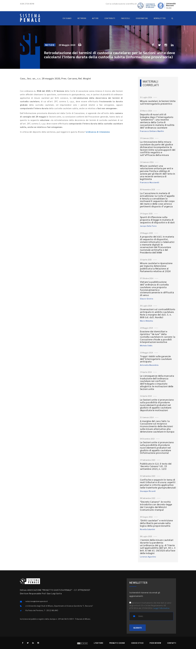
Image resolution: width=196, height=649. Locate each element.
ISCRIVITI (137, 627)
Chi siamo (67, 18)
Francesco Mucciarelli (149, 182)
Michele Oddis (146, 345)
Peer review (155, 643)
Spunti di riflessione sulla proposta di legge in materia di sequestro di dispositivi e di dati (157, 219)
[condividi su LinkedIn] (172, 45)
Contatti (171, 643)
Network (81, 18)
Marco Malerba (146, 320)
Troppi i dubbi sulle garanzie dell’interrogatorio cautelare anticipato (156, 359)
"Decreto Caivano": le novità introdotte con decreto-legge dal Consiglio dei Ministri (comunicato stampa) (156, 505)
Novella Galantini (147, 529)
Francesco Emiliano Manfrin (152, 131)
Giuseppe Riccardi (148, 491)
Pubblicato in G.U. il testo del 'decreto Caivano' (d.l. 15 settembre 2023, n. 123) (155, 466)
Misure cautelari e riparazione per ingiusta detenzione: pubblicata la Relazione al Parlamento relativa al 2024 (156, 267)
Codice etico (137, 643)
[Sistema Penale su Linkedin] (33, 642)
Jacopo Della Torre (148, 226)
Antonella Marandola (149, 365)
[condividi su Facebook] (153, 45)
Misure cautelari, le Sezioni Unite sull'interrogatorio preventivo (158, 102)
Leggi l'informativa (161, 608)
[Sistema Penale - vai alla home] (30, 18)
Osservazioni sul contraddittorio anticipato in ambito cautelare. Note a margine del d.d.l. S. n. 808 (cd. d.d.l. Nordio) (157, 313)
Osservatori (142, 18)
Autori (95, 18)
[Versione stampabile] (80, 44)
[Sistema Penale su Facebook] (22, 642)
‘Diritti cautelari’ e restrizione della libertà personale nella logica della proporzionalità (156, 523)
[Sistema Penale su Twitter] (27, 642)
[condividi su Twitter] (159, 45)
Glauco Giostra (146, 298)
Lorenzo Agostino (148, 556)
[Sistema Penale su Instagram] (38, 642)
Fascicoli (125, 18)
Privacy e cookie (117, 643)
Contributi (109, 18)
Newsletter (160, 18)
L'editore (98, 643)
